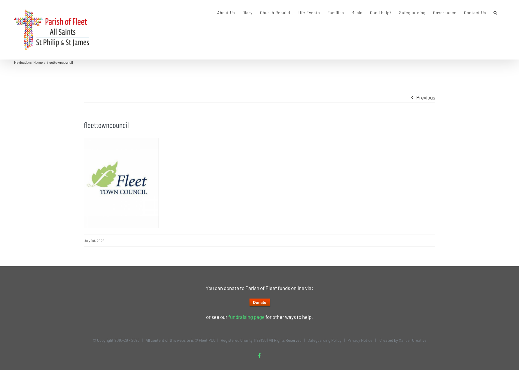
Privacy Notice (360, 340)
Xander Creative (412, 340)
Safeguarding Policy (324, 340)
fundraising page (246, 317)
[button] (495, 12)
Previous (425, 97)
